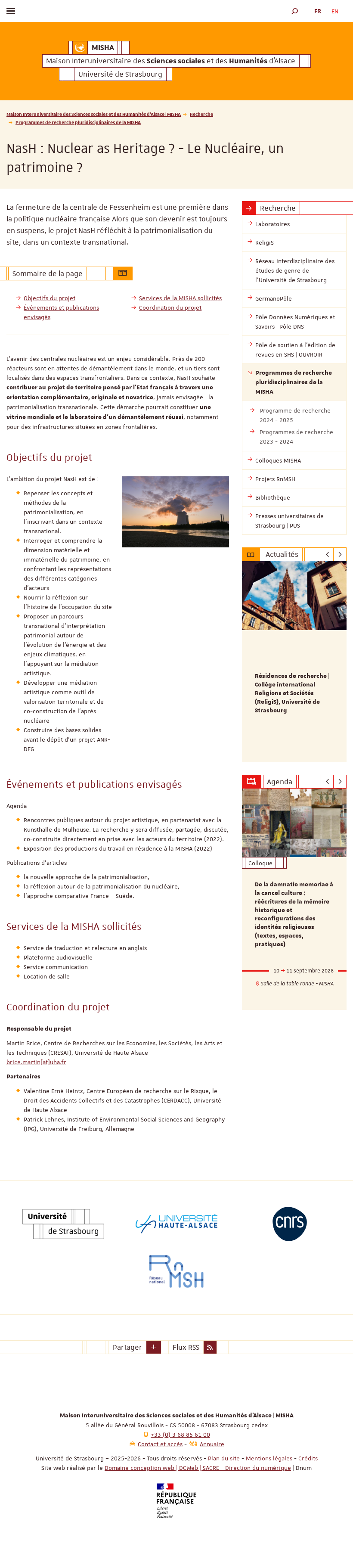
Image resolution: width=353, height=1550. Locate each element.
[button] (295, 11)
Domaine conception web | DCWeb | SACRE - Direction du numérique (198, 1468)
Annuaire (212, 1444)
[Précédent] (327, 554)
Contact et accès (160, 1444)
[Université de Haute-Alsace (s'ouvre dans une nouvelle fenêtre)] (176, 1224)
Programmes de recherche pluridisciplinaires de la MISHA (78, 122)
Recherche (201, 114)
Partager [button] (127, 1347)
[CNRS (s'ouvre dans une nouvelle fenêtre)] (289, 1224)
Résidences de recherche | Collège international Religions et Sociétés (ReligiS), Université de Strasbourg (292, 693)
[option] (294, 661)
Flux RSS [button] (186, 1347)
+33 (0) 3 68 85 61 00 (180, 1434)
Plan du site (224, 1458)
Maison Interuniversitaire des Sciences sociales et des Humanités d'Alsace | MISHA (93, 114)
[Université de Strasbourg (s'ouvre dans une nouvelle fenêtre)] (63, 1224)
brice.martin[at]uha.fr (36, 1062)
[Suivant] (340, 554)
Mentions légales (269, 1458)
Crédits (308, 1458)
